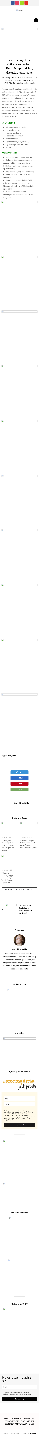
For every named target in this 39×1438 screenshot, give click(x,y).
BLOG (31, 1424)
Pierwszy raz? (12, 1421)
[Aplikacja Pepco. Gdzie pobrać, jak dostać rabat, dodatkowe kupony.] (28, 827)
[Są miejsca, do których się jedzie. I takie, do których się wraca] (10, 827)
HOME (7, 1418)
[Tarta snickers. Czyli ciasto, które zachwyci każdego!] (11, 909)
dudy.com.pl (12, 755)
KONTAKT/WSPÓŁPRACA (16, 1424)
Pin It (21, 784)
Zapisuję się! (19, 1399)
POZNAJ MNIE (27, 1421)
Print (21, 789)
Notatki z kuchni (22, 83)
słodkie (33, 83)
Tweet (21, 772)
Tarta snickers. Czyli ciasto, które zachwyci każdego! (25, 909)
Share (21, 778)
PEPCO (16, 116)
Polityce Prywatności (13, 1120)
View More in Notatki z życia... (19, 890)
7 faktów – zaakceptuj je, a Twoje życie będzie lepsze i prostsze (7, 878)
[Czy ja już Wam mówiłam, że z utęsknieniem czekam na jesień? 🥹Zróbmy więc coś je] (19, 1356)
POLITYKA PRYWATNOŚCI (23, 1418)
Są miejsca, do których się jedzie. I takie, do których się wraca (8, 845)
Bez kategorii (24, 80)
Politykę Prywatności (24, 1394)
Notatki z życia (19, 818)
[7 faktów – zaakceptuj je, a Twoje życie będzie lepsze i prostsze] (10, 860)
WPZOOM (33, 1434)
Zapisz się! (19, 1125)
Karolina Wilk (16, 77)
